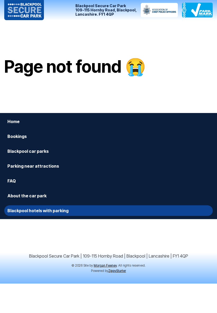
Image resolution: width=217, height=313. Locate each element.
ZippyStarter (117, 271)
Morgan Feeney (105, 265)
